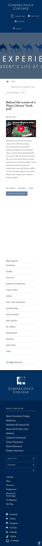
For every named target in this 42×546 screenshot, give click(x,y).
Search (18, 28)
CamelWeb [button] (11, 465)
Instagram (14, 523)
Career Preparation (14, 442)
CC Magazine (11, 500)
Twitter (13, 519)
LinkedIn (13, 532)
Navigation (20, 21)
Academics (11, 420)
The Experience (13, 93)
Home (8, 82)
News (8, 481)
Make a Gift (35, 16)
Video (31, 188)
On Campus (11, 188)
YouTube (13, 527)
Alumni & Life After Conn (17, 429)
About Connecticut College (18, 416)
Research (22, 188)
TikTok (13, 536)
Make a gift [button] (12, 458)
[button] (21, 470)
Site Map (9, 504)
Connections (20, 16)
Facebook (13, 514)
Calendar (9, 477)
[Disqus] (21, 228)
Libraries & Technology (10, 494)
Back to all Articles (17, 193)
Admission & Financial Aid (23, 87)
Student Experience (14, 450)
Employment (11, 489)
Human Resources (14, 446)
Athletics (10, 433)
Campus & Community (16, 438)
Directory (10, 485)
